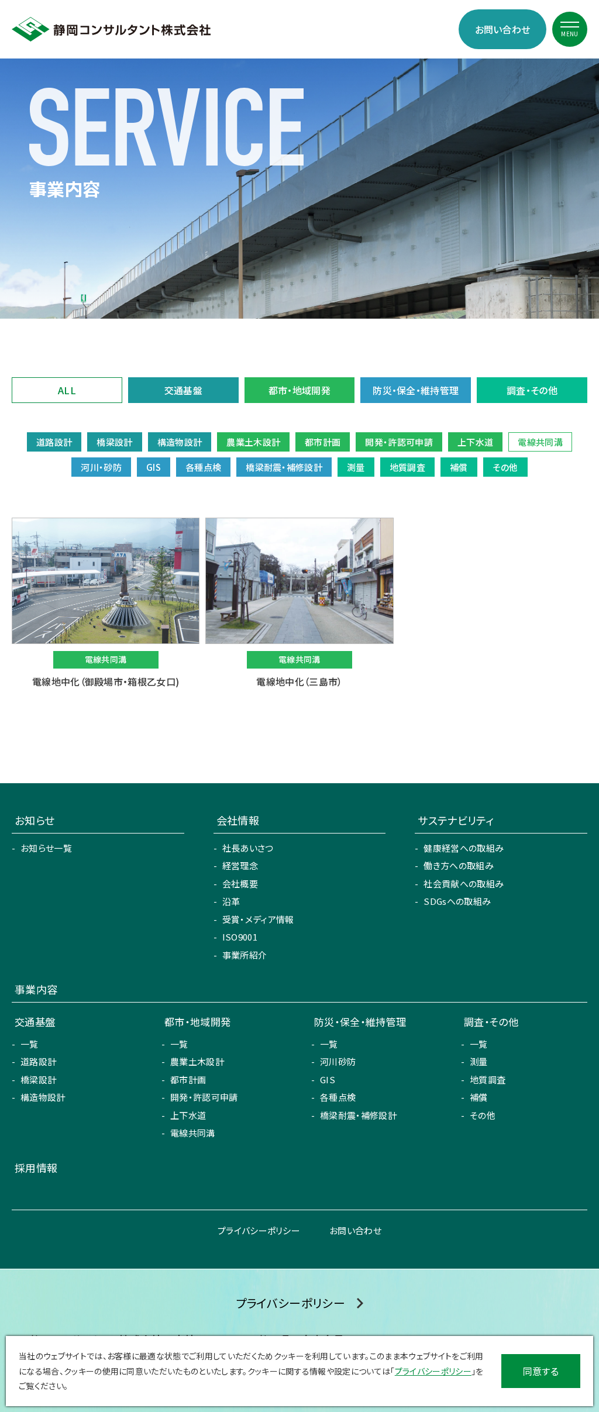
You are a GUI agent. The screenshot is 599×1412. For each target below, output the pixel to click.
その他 (482, 1115)
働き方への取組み (459, 865)
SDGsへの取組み (457, 901)
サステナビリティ (456, 820)
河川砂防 (338, 1061)
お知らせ (34, 820)
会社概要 (240, 883)
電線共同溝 (192, 1133)
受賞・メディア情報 (258, 919)
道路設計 (38, 1061)
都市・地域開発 (299, 390)
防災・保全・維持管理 (416, 390)
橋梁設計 (38, 1079)
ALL (67, 390)
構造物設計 (43, 1097)
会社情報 (237, 820)
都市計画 (188, 1079)
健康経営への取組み (464, 848)
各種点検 (338, 1097)
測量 (479, 1061)
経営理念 (240, 865)
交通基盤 (183, 390)
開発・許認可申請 (204, 1097)
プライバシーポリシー (259, 1230)
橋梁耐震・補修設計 (358, 1115)
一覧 (29, 1044)
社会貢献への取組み (464, 883)
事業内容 (36, 989)
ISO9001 (239, 937)
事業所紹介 (244, 955)
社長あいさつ (248, 848)
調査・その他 (532, 390)
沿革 (231, 901)
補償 (479, 1097)
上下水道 (188, 1115)
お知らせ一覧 (46, 848)
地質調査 (487, 1079)
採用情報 (36, 1167)
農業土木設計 (197, 1061)
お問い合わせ (503, 29)
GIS (327, 1079)
